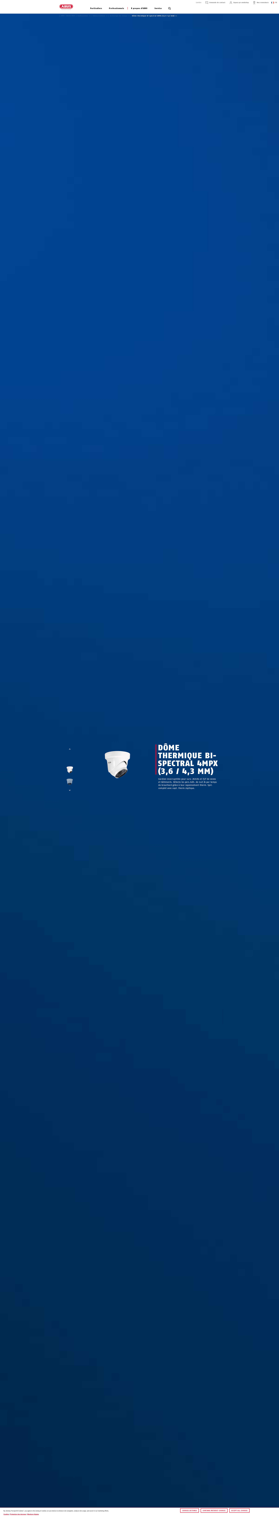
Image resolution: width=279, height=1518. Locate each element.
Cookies (6, 1514)
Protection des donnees (18, 1514)
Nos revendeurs (263, 2)
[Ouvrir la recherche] (169, 9)
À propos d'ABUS (139, 8)
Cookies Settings (189, 1510)
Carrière (198, 2)
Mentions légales (33, 1514)
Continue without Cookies (214, 1510)
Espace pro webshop (241, 2)
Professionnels (116, 8)
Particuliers (96, 8)
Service (158, 8)
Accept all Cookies (239, 1510)
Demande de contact (217, 2)
